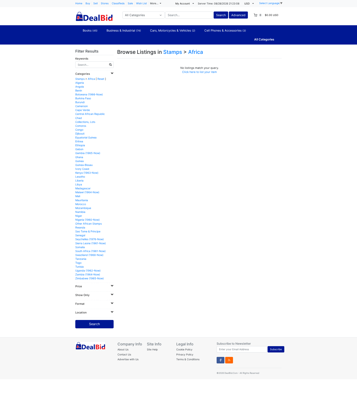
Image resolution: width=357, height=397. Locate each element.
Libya (78, 184)
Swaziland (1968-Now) (89, 255)
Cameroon (81, 106)
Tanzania (80, 258)
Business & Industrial (124, 30)
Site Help (152, 349)
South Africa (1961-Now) (90, 251)
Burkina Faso (83, 98)
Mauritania (81, 200)
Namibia (80, 211)
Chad (78, 118)
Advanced (238, 15)
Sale (130, 3)
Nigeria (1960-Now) (87, 219)
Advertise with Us (128, 359)
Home (78, 3)
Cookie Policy (184, 349)
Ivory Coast (82, 168)
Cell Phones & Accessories (225, 30)
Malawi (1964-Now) (87, 192)
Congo (79, 129)
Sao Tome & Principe (87, 231)
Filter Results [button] (87, 51)
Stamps (80, 78)
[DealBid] (93, 15)
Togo (78, 262)
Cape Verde (82, 110)
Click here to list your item (199, 72)
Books (90, 30)
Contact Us (124, 354)
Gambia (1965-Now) (87, 153)
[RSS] (229, 360)
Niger (78, 215)
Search (221, 15)
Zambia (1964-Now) (87, 274)
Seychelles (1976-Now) (89, 239)
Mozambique (83, 208)
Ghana (79, 157)
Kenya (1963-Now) (86, 172)
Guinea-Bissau (84, 164)
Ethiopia (80, 145)
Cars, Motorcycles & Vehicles (172, 30)
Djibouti (79, 133)
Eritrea (79, 141)
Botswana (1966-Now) (89, 94)
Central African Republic (90, 113)
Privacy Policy (184, 354)
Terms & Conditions (188, 359)
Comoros (80, 125)
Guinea (79, 161)
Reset (100, 78)
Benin (78, 90)
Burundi (80, 102)
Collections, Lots (85, 121)
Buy (88, 3)
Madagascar (83, 188)
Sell (95, 3)
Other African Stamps (88, 223)
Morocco (80, 204)
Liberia (79, 180)
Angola (79, 86)
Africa (91, 78)
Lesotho (80, 176)
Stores (105, 3)
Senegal (80, 235)
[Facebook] (220, 360)
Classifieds (118, 3)
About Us (123, 349)
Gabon (79, 149)
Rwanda (80, 227)
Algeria (79, 82)
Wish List (141, 3)
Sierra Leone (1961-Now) (90, 243)
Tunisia (79, 266)
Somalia (80, 247)
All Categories (264, 39)
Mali (77, 196)
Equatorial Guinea (86, 137)
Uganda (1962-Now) (88, 270)
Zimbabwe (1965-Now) (89, 278)
